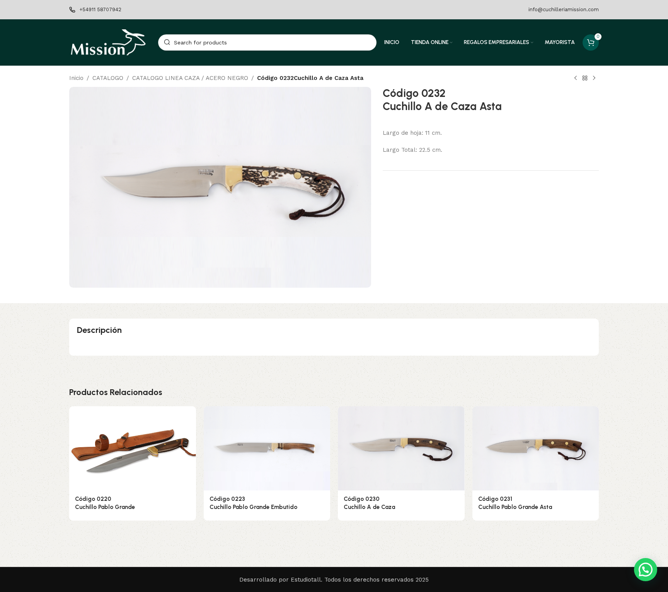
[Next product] (594, 78)
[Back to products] (585, 78)
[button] (645, 569)
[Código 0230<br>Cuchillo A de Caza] (401, 448)
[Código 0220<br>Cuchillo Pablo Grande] (132, 448)
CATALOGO (107, 78)
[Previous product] (575, 78)
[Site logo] (109, 42)
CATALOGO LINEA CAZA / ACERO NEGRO (190, 78)
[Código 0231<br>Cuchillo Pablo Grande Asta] (535, 448)
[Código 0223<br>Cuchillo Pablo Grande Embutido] (267, 448)
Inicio (76, 78)
